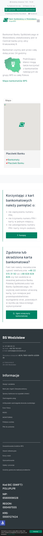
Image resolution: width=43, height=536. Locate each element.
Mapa (8, 100)
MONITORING (7, 417)
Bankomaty (14, 159)
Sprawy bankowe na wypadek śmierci (16, 393)
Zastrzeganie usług (9, 398)
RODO (5, 412)
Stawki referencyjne (9, 451)
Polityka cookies (11, 534)
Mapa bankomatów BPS (15, 81)
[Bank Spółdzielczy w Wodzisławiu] (21, 19)
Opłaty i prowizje (8, 465)
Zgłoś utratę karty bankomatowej (23, 314)
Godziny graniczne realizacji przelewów (16, 470)
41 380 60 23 (10, 346)
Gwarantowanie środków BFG (13, 446)
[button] (22, 125)
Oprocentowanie (8, 460)
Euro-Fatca (6, 408)
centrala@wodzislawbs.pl (17, 351)
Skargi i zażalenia (9, 384)
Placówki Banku (16, 163)
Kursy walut (7, 456)
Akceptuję (35, 531)
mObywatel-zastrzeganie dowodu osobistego (19, 403)
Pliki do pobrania (8, 427)
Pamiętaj (22, 235)
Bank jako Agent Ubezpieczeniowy (15, 389)
